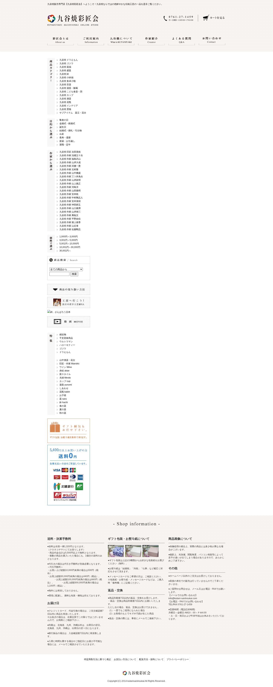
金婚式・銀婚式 (67, 123)
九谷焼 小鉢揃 (66, 77)
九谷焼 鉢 (64, 74)
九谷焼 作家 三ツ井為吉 (71, 176)
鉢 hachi (63, 402)
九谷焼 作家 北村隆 (68, 169)
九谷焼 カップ (66, 95)
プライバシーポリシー (178, 659)
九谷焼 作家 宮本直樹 (70, 201)
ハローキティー (67, 345)
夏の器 (62, 409)
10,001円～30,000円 (69, 247)
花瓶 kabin (64, 392)
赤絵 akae (64, 370)
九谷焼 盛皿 (65, 70)
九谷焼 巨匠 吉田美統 (70, 152)
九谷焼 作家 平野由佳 (70, 219)
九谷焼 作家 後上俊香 (70, 222)
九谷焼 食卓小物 (67, 81)
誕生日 (62, 127)
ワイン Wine (65, 367)
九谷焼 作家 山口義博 (70, 208)
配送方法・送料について (151, 659)
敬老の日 (63, 120)
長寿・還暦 (65, 137)
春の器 (62, 406)
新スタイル (65, 374)
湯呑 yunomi (65, 384)
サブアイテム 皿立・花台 (72, 112)
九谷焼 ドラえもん (68, 60)
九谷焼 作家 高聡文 (68, 215)
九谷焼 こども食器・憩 (70, 91)
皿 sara (63, 399)
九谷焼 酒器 (65, 98)
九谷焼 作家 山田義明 (70, 190)
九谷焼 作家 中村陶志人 (71, 197)
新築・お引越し (67, 141)
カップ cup (64, 381)
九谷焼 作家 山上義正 (70, 183)
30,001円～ (65, 250)
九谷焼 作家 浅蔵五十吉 (71, 155)
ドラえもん (65, 352)
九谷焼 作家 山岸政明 (70, 180)
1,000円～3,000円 (68, 236)
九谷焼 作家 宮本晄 (68, 194)
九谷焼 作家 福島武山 (70, 159)
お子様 (62, 395)
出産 (61, 134)
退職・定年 (65, 144)
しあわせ (63, 388)
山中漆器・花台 (67, 360)
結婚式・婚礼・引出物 (70, 130)
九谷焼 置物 (65, 109)
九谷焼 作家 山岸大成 (70, 162)
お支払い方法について (125, 659)
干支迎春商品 (66, 338)
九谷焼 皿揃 (65, 67)
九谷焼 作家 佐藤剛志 (70, 229)
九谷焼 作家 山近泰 (68, 226)
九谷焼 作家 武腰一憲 (70, 166)
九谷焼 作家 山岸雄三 (70, 211)
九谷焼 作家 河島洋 (68, 187)
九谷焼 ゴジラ (66, 63)
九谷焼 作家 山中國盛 (70, 173)
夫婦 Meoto (65, 377)
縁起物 (62, 334)
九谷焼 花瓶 (65, 102)
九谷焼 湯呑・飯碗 (68, 88)
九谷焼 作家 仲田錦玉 (70, 204)
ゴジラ (62, 348)
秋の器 (62, 413)
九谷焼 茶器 (65, 84)
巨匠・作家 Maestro (69, 363)
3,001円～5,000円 (68, 240)
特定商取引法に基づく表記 (97, 659)
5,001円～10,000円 (69, 243)
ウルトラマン (66, 341)
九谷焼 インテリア (68, 105)
